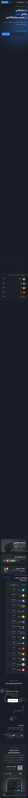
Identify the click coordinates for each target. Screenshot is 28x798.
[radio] (13, 585)
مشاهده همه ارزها (6, 577)
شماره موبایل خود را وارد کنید (21, 31)
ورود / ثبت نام (5, 2)
